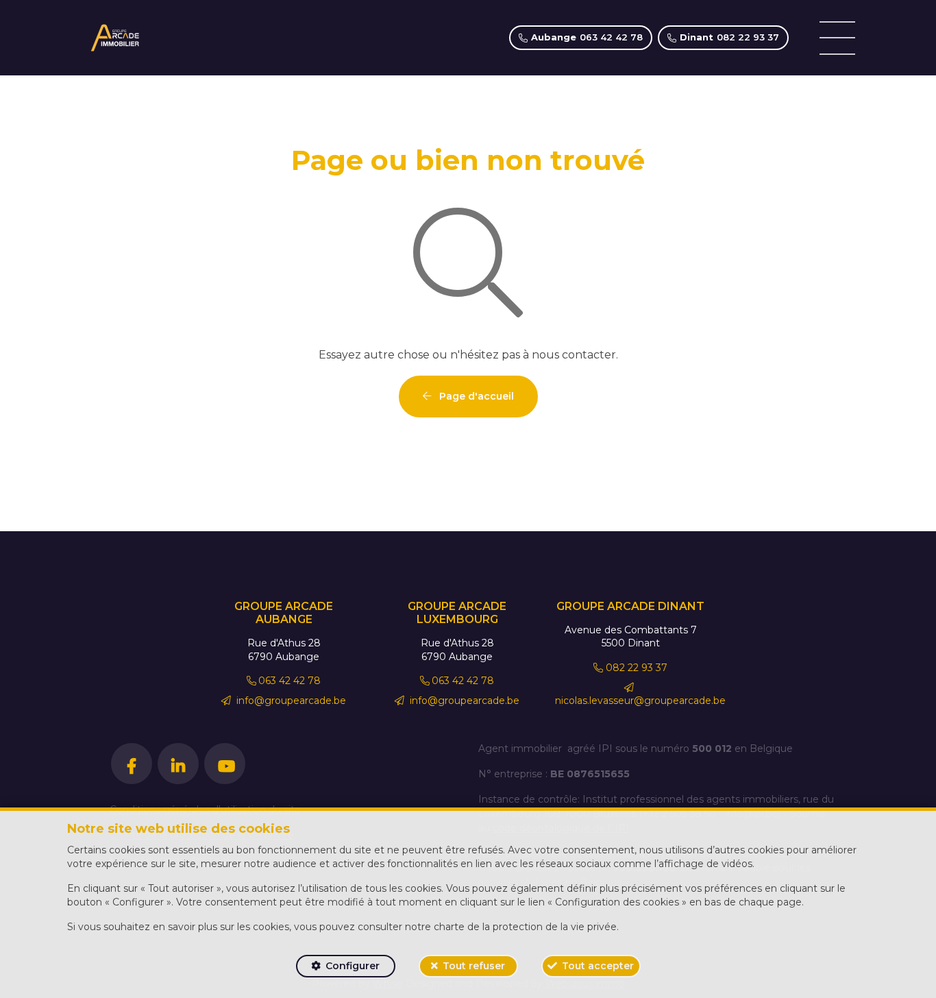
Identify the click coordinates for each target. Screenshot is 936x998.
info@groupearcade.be (290, 700)
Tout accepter (598, 966)
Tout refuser (474, 966)
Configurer (352, 966)
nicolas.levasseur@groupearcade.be (640, 700)
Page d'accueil (475, 396)
